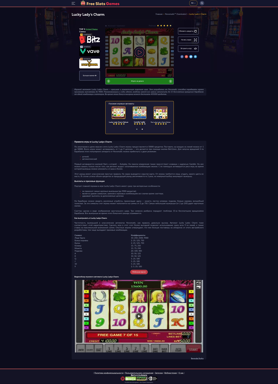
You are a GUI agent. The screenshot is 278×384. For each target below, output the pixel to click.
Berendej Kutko (197, 359)
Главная (159, 14)
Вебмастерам (170, 373)
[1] (158, 25)
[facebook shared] (182, 56)
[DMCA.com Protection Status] (130, 380)
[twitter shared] (191, 56)
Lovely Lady (139, 122)
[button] (138, 129)
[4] (167, 25)
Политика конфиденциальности (108, 373)
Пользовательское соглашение (139, 373)
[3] (164, 25)
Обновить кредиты (186, 31)
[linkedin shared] (195, 56)
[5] (170, 25)
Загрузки (159, 373)
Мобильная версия (139, 272)
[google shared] (186, 56)
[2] (161, 25)
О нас (181, 373)
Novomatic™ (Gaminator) (176, 14)
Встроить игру (186, 48)
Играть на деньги (137, 81)
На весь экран (186, 40)
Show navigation (73, 3)
